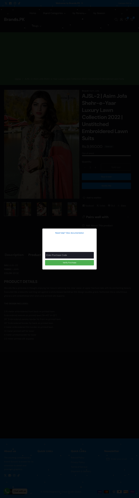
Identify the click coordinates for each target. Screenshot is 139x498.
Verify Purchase (69, 262)
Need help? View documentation (69, 233)
